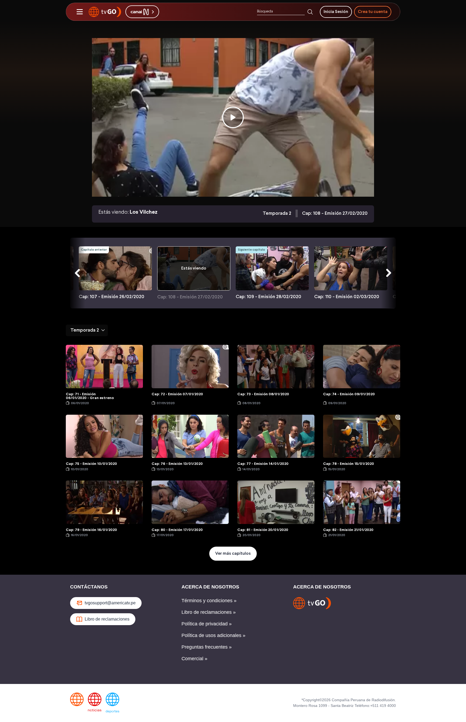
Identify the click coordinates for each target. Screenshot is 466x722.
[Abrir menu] (79, 12)
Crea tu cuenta (373, 12)
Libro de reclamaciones (107, 619)
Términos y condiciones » (209, 600)
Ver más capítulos (233, 553)
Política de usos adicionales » (213, 635)
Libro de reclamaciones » (208, 612)
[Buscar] (310, 12)
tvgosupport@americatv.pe (110, 603)
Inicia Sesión (336, 12)
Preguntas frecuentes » (206, 647)
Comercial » (194, 658)
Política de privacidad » (206, 623)
